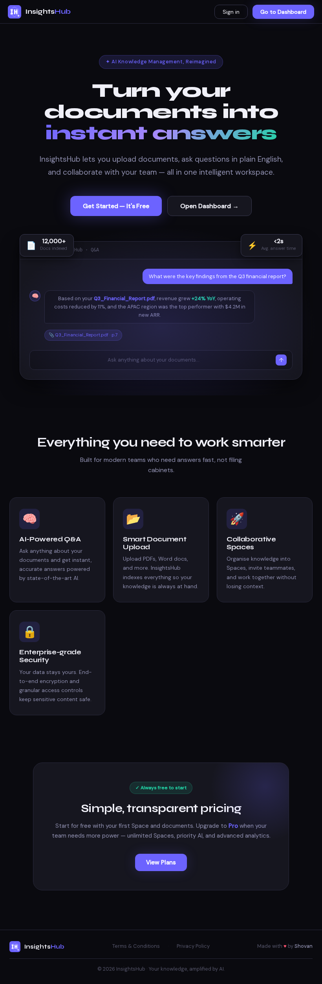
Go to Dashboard (283, 11)
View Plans (161, 862)
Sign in (231, 11)
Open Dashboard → (209, 206)
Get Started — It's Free (116, 206)
